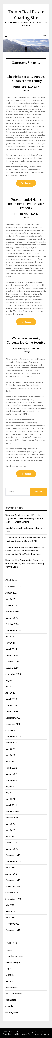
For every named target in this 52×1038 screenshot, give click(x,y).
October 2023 (12, 668)
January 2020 (11, 849)
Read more (26, 183)
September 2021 (13, 780)
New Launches (12, 987)
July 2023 (9, 686)
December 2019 (12, 855)
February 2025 (12, 611)
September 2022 (13, 736)
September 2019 (13, 861)
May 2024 (10, 642)
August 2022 (11, 742)
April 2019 (10, 867)
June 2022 (10, 749)
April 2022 (10, 761)
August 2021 (11, 786)
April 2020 (10, 836)
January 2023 (11, 711)
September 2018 (13, 899)
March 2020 (11, 842)
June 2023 (10, 692)
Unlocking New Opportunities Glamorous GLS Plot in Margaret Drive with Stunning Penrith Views (24, 563)
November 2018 (12, 886)
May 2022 (10, 755)
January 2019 (11, 874)
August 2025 (11, 593)
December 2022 (12, 717)
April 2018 (10, 917)
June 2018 (10, 911)
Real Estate (10, 1000)
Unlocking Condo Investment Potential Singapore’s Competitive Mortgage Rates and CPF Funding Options (24, 518)
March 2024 (11, 649)
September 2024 (13, 630)
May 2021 (10, 799)
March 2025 (11, 605)
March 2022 (11, 767)
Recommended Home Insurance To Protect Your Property (26, 204)
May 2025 (10, 599)
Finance (9, 950)
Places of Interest (13, 993)
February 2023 (12, 705)
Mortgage (10, 981)
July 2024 (9, 636)
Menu (44, 35)
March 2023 (11, 699)
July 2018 (9, 905)
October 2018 (12, 892)
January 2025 (11, 618)
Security (9, 1006)
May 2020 (10, 830)
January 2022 (11, 774)
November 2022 (12, 724)
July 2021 (9, 792)
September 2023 (13, 674)
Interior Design (12, 962)
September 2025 (13, 586)
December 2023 (12, 661)
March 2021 (11, 805)
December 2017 (12, 930)
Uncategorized (12, 1012)
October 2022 (12, 730)
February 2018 (12, 924)
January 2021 (11, 817)
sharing (26, 90)
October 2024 (12, 624)
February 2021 (12, 811)
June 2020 (10, 824)
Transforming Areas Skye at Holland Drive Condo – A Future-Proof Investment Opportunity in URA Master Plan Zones (24, 550)
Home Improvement (14, 956)
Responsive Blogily (25, 1034)
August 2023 (11, 680)
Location (9, 974)
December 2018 (12, 880)
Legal (8, 968)
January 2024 (11, 655)
